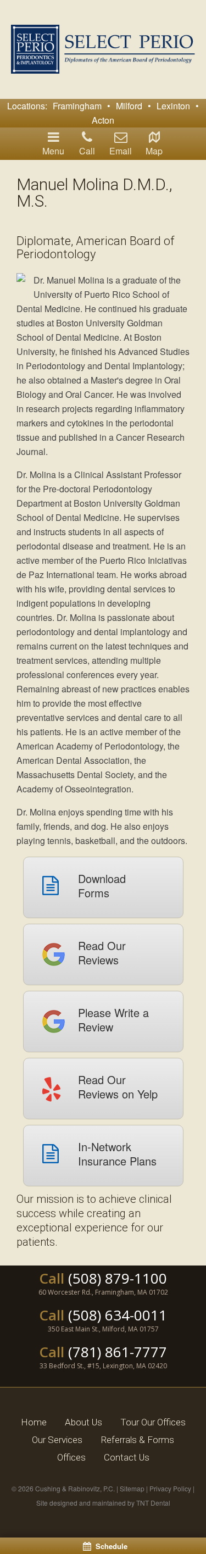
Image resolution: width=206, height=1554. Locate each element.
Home (34, 1422)
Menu (53, 151)
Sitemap (132, 1488)
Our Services (57, 1439)
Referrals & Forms (137, 1439)
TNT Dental (153, 1502)
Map (154, 151)
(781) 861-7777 (117, 1352)
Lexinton (173, 105)
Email (120, 151)
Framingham (77, 105)
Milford (129, 105)
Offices (71, 1457)
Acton (103, 120)
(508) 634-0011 (117, 1315)
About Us (83, 1422)
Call (87, 151)
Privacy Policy (170, 1488)
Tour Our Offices (153, 1422)
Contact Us (126, 1457)
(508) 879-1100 (117, 1278)
